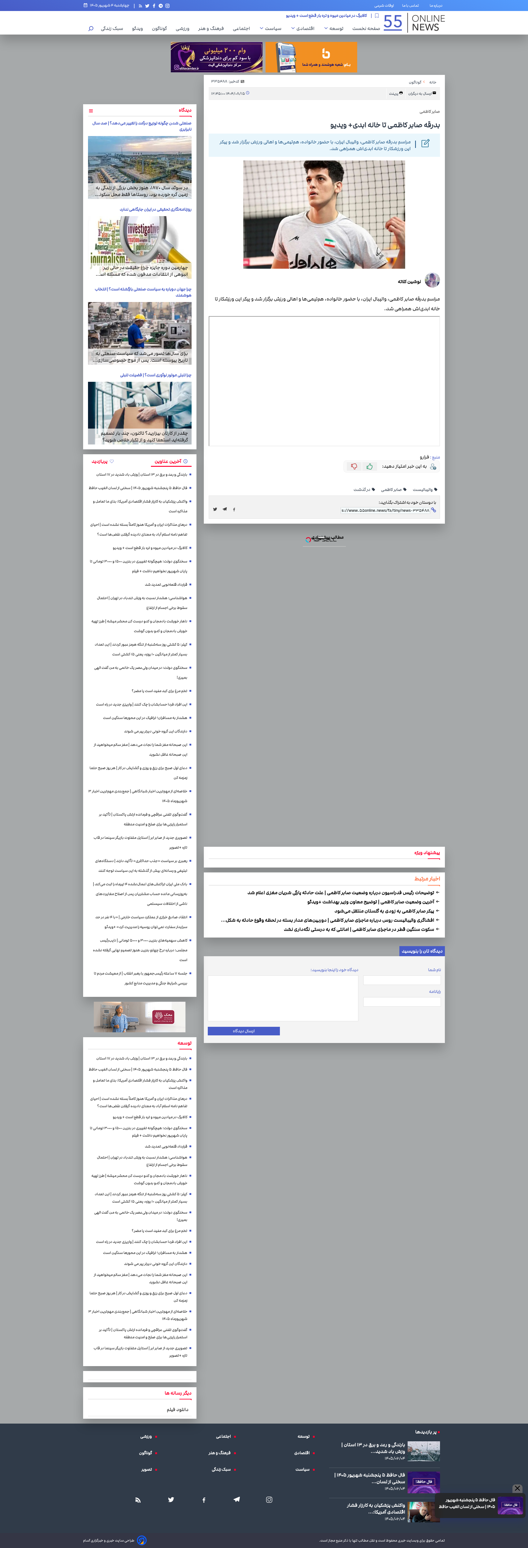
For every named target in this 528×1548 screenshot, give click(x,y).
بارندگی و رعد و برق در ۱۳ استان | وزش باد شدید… (373, 1448)
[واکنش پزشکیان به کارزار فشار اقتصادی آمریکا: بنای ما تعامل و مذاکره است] (424, 1512)
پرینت (394, 93)
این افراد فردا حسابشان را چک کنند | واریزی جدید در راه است (141, 704)
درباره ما (437, 5)
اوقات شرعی (384, 5)
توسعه (337, 28)
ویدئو (139, 28)
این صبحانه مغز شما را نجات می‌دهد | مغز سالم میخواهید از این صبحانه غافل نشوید (140, 749)
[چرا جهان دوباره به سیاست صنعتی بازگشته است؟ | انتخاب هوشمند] (140, 333)
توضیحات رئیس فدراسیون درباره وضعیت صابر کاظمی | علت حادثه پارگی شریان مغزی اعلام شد (341, 892)
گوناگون (161, 28)
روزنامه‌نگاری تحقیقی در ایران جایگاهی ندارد (156, 209)
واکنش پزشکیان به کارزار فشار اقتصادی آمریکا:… (376, 1508)
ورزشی (184, 28)
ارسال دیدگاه (244, 1031)
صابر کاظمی (391, 490)
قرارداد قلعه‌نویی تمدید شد (343, 16)
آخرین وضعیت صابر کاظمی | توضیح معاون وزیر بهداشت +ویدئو (371, 901)
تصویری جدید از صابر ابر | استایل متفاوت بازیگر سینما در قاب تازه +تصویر (140, 842)
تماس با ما (411, 5)
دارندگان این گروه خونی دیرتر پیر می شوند (155, 731)
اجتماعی (243, 28)
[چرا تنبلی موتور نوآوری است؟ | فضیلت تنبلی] (140, 413)
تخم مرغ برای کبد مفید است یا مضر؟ (159, 691)
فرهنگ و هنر (212, 28)
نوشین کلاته (409, 281)
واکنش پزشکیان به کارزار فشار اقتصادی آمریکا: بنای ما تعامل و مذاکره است (140, 506)
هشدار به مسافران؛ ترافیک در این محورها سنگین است (145, 718)
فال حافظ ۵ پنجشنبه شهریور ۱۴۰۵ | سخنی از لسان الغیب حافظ (467, 1503)
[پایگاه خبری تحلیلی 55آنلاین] (414, 23)
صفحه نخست (366, 28)
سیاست (274, 28)
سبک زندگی (113, 28)
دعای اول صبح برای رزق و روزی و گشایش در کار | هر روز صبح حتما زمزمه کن (138, 772)
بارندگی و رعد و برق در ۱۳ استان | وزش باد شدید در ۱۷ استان (141, 474)
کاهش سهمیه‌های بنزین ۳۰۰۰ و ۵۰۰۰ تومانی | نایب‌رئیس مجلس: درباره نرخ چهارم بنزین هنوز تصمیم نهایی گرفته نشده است (140, 950)
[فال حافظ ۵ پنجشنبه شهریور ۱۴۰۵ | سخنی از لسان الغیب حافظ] (510, 1505)
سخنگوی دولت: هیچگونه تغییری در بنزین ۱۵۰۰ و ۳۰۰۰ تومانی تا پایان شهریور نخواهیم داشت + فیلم (138, 566)
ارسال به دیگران (420, 93)
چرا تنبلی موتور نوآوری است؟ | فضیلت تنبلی (156, 375)
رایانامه (435, 992)
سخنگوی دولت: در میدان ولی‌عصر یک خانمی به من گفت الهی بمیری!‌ (140, 672)
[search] (91, 29)
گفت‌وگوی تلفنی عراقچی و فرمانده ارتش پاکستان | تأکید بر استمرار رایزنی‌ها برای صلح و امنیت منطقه (143, 819)
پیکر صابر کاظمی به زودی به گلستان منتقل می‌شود (385, 911)
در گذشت (362, 490)
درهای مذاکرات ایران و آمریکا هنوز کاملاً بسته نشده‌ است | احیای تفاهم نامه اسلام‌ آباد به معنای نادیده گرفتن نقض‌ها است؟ (138, 529)
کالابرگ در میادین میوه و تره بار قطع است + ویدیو (150, 548)
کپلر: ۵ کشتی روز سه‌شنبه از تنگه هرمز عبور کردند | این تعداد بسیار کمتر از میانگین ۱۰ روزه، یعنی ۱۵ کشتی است (141, 649)
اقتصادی (306, 28)
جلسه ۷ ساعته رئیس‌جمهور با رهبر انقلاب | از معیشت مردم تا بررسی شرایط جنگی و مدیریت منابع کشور (140, 978)
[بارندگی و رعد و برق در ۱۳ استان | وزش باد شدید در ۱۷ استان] (424, 1451)
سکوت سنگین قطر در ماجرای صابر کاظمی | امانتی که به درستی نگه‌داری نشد (359, 929)
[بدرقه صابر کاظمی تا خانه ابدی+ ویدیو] (226, 509)
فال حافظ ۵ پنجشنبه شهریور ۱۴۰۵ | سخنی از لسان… (369, 1478)
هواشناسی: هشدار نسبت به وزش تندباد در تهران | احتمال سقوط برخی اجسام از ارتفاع (142, 602)
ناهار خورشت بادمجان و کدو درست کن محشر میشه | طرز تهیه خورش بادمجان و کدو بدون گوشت (139, 626)
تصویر (148, 1469)
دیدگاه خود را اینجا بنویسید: (334, 970)
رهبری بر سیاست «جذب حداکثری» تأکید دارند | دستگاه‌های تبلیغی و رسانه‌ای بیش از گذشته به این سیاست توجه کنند (141, 865)
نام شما (434, 970)
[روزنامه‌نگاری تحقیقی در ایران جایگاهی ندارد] (140, 247)
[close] (517, 1488)
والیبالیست (423, 490)
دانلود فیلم (178, 1409)
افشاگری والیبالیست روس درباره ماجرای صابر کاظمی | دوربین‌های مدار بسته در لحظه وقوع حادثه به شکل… (328, 920)
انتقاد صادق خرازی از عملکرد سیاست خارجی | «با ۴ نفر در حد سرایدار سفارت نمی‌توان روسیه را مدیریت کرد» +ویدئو (141, 922)
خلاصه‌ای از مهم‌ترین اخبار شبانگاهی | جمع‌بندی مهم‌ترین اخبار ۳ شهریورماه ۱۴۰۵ (137, 796)
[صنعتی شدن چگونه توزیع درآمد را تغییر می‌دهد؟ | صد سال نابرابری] (140, 167)
